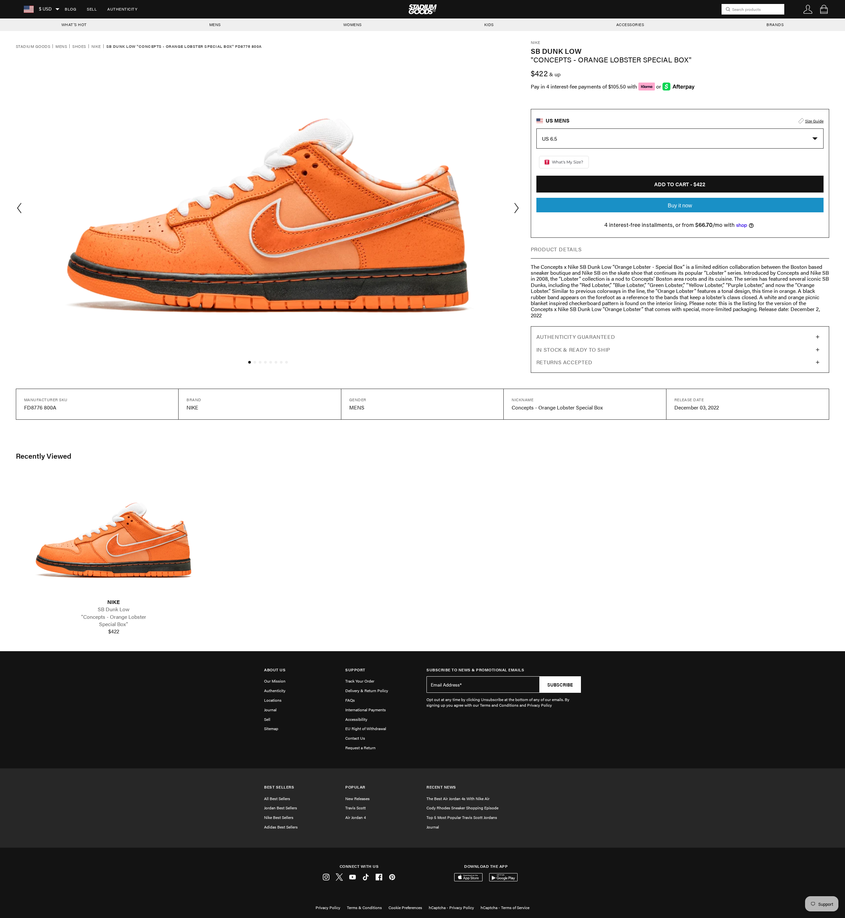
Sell (92, 9)
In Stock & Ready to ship (573, 349)
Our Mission (275, 681)
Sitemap (271, 728)
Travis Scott (355, 808)
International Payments (365, 710)
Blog (70, 9)
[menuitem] (70, 9)
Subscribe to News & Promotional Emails (475, 670)
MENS (215, 24)
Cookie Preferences (405, 907)
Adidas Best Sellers (281, 827)
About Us (275, 670)
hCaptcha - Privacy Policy (451, 907)
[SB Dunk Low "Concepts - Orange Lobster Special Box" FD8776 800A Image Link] (113, 535)
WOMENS (352, 24)
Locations (273, 700)
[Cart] (824, 9)
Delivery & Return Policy (366, 690)
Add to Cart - (679, 184)
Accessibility (356, 719)
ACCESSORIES (630, 24)
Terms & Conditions (364, 907)
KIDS (489, 24)
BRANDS (775, 24)
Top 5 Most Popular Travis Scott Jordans (461, 817)
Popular (355, 787)
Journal (270, 710)
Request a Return (360, 748)
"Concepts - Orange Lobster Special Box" (113, 620)
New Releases (357, 798)
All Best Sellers (277, 798)
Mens (61, 46)
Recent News (441, 787)
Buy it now (680, 205)
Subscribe (560, 684)
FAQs (350, 700)
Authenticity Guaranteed (575, 336)
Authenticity (122, 9)
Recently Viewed (43, 455)
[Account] (808, 9)
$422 (113, 631)
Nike (96, 46)
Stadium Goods (33, 46)
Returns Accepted (564, 362)
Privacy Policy (328, 907)
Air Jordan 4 (355, 817)
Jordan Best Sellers (280, 808)
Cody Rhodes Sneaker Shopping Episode (462, 808)
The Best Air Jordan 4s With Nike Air (458, 798)
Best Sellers (279, 787)
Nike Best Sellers (278, 817)
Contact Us (355, 738)
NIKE (113, 602)
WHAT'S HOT (74, 24)
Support (355, 670)
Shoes (79, 46)
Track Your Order (359, 681)
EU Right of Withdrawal (365, 728)
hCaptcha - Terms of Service (505, 907)
